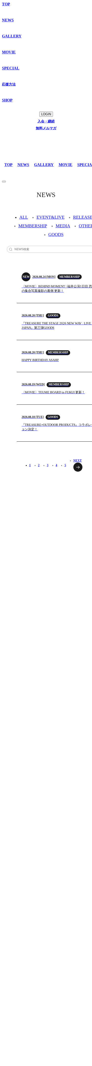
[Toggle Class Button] (4, 181)
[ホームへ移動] (16, 141)
